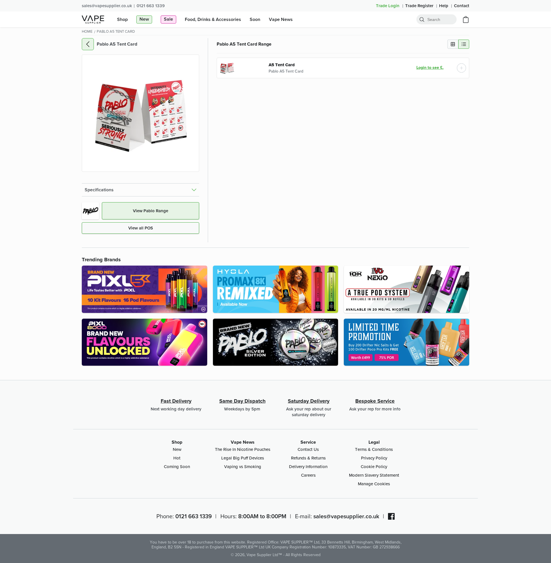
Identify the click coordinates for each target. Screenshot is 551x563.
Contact (461, 6)
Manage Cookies (374, 484)
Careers (308, 475)
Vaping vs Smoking (242, 466)
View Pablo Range (150, 211)
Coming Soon (177, 466)
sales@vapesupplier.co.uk (107, 6)
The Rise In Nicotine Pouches (242, 449)
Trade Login (388, 6)
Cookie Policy (374, 466)
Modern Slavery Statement (374, 475)
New (177, 449)
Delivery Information (308, 466)
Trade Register (419, 6)
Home (87, 31)
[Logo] (93, 19)
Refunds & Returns (308, 458)
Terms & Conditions (374, 449)
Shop (177, 442)
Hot (177, 458)
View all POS (140, 228)
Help (444, 6)
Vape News (243, 442)
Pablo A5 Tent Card (286, 71)
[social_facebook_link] (391, 516)
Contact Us (308, 449)
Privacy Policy (374, 458)
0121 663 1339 (151, 6)
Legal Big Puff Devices (242, 458)
